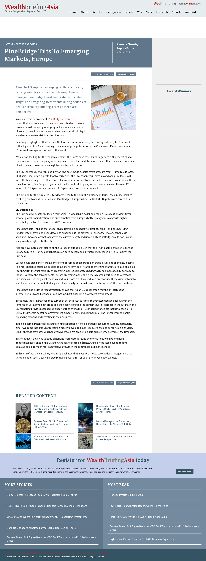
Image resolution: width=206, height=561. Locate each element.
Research (162, 12)
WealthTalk (144, 12)
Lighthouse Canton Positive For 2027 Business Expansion (142, 539)
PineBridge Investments (62, 119)
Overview (9, 552)
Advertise (33, 552)
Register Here (184, 471)
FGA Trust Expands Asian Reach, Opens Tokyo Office (139, 506)
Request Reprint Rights (126, 74)
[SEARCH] (199, 12)
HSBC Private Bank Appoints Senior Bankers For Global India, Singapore (47, 506)
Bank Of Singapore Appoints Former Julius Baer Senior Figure (41, 528)
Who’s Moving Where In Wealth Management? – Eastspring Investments (47, 517)
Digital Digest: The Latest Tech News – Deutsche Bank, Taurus (42, 495)
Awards (176, 12)
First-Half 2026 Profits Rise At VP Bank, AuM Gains (138, 517)
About (84, 12)
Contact (21, 552)
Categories (113, 12)
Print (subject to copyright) (103, 74)
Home (73, 12)
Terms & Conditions (70, 552)
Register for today (103, 460)
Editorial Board (49, 552)
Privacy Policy (90, 552)
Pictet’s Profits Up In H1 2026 (126, 495)
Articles (97, 12)
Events (128, 12)
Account (190, 12)
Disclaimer (105, 552)
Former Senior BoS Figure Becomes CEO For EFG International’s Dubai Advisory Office (51, 539)
